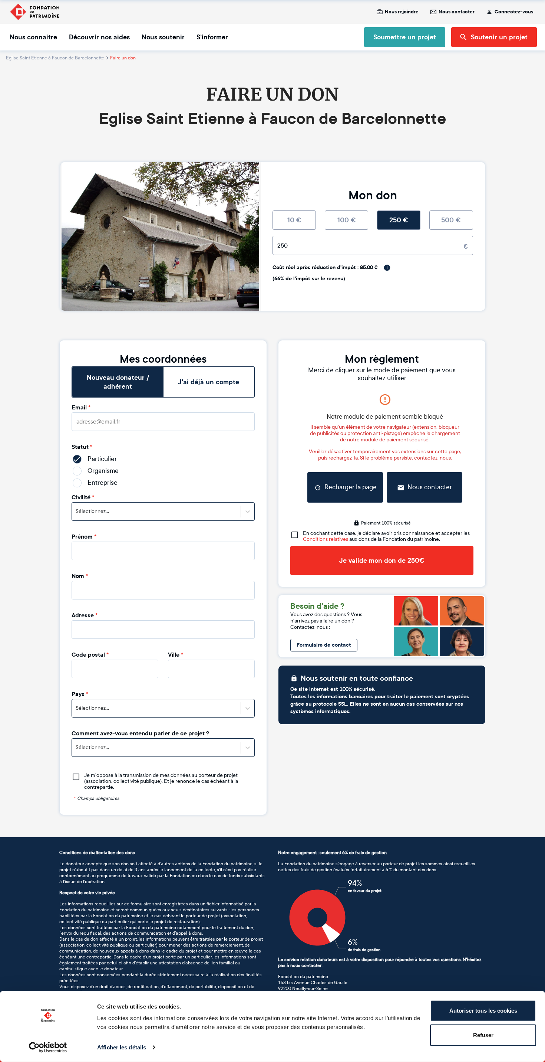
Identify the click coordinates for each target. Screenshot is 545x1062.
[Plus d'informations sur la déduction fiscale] (387, 267)
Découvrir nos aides (99, 37)
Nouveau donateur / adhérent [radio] (118, 382)
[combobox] (76, 511)
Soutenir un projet (499, 37)
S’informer (212, 37)
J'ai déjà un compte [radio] (208, 382)
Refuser (483, 1035)
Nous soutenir (163, 37)
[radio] (294, 220)
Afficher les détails (121, 1047)
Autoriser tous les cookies (483, 1010)
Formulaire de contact (324, 644)
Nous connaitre (33, 37)
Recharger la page (350, 487)
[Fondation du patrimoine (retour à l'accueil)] (34, 12)
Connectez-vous (514, 12)
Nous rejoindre (402, 12)
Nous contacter (457, 12)
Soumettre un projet (404, 37)
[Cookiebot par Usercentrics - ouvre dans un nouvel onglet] (48, 1047)
